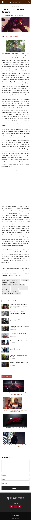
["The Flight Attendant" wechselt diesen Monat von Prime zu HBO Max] (5, 349)
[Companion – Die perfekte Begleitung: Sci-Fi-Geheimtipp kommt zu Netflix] (5, 306)
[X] (15, 506)
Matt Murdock (24, 289)
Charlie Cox (5, 280)
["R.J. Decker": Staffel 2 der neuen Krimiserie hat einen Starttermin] (5, 335)
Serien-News (15, 6)
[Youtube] (19, 506)
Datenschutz (10, 514)
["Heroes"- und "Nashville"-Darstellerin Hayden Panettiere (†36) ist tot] (5, 313)
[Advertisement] (15, 187)
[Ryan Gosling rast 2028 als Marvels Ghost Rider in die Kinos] (5, 357)
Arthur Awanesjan (11, 15)
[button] (2, 2)
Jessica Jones (5, 289)
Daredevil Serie (6, 284)
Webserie (17, 293)
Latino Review (9, 37)
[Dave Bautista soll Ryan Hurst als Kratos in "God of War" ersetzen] (5, 342)
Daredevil (5, 282)
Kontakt (16, 514)
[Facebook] (11, 506)
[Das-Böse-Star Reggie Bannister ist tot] (5, 321)
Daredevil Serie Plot (18, 284)
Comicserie (25, 280)
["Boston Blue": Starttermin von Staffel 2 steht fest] (5, 328)
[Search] (29, 2)
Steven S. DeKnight (7, 293)
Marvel (16, 37)
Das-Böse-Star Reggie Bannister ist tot (19, 319)
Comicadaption (15, 280)
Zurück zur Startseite (23, 514)
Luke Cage (14, 289)
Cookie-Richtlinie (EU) (15, 515)
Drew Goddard (16, 287)
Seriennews (15, 291)
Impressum (4, 514)
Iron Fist (24, 287)
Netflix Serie (5, 291)
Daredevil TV (5, 287)
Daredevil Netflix (15, 282)
